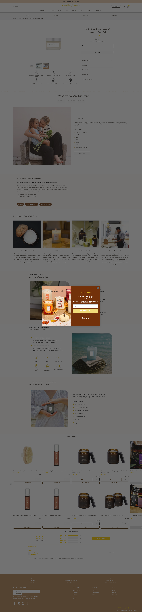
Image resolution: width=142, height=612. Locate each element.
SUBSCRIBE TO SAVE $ (85, 310)
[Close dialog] (98, 288)
